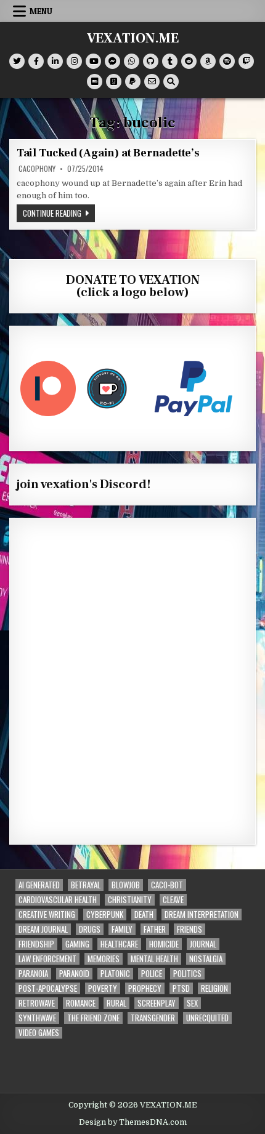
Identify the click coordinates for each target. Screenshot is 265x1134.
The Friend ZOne (93, 1018)
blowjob (126, 885)
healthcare (119, 944)
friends (189, 929)
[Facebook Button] (36, 61)
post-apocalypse (47, 988)
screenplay (156, 1003)
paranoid (74, 973)
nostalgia (205, 959)
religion (214, 988)
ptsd (181, 988)
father (155, 929)
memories (104, 959)
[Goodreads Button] (113, 81)
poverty (102, 988)
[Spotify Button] (227, 61)
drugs (89, 929)
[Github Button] (150, 61)
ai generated (39, 885)
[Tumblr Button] (169, 61)
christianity (130, 900)
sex (192, 1003)
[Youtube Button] (93, 61)
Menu (41, 11)
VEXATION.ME (133, 38)
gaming (77, 944)
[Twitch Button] (246, 61)
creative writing (46, 914)
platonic (115, 973)
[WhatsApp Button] (131, 61)
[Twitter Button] (17, 61)
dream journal (43, 929)
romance (81, 1003)
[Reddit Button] (189, 61)
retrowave (36, 1003)
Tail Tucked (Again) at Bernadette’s (108, 153)
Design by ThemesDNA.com (133, 1122)
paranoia (33, 973)
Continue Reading (59, 212)
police (151, 973)
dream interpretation (201, 914)
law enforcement (47, 959)
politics (187, 973)
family (122, 929)
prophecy (144, 988)
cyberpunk (104, 914)
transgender (153, 1018)
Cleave (173, 900)
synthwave (37, 1018)
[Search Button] (171, 81)
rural (116, 1003)
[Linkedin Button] (55, 61)
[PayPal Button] (133, 81)
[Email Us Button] (152, 81)
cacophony (36, 168)
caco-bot (167, 885)
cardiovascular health (57, 900)
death (143, 914)
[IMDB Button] (94, 81)
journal (203, 944)
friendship (36, 944)
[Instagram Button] (74, 61)
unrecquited (207, 1018)
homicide (164, 944)
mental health (154, 959)
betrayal (85, 885)
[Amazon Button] (208, 61)
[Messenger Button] (112, 61)
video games (38, 1033)
